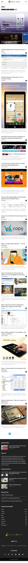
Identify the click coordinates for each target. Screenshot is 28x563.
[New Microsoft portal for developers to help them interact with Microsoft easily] (14, 148)
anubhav (3, 308)
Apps (6, 5)
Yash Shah (3, 80)
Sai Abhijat (3, 31)
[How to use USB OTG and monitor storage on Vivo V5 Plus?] (4, 480)
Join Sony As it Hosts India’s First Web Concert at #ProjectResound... (13, 164)
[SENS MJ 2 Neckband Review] (4, 486)
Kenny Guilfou (4, 219)
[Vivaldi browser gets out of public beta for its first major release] (11, 39)
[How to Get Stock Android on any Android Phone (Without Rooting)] (4, 474)
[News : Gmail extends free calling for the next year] (14, 382)
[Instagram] (8, 554)
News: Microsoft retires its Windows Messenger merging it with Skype (12, 305)
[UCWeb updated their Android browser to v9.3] (14, 62)
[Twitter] (19, 554)
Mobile (8, 9)
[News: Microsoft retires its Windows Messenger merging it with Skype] (14, 317)
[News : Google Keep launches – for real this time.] (14, 257)
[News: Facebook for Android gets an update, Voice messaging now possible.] (14, 287)
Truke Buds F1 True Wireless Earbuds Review (10, 498)
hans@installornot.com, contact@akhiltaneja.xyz (16, 545)
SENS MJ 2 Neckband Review (15, 484)
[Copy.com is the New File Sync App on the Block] (14, 228)
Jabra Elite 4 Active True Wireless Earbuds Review (11, 501)
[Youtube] (22, 554)
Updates (12, 9)
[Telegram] (15, 554)
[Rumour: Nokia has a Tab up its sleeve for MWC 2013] (14, 415)
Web (15, 9)
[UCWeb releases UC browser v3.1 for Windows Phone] (14, 105)
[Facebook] (5, 554)
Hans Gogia (3, 52)
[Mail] (12, 554)
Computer (3, 9)
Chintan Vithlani (4, 166)
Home (2, 5)
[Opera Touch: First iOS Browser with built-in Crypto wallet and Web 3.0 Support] (14, 22)
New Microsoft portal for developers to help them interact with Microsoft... (13, 137)
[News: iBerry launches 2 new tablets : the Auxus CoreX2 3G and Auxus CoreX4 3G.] (14, 348)
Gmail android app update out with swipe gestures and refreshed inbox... (13, 197)
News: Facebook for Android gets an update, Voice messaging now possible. (13, 273)
